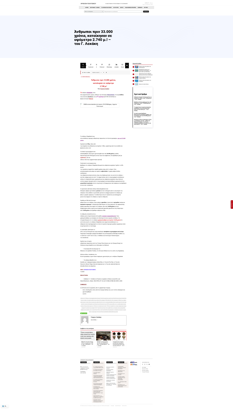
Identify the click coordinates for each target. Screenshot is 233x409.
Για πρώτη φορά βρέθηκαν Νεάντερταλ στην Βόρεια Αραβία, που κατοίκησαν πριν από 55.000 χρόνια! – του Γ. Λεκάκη (142, 115)
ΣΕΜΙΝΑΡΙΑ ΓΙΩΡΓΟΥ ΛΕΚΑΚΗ (110, 373)
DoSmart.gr (95, 405)
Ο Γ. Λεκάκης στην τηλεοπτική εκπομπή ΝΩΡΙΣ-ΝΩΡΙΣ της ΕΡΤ (98, 367)
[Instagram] (145, 364)
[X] (147, 364)
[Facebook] (142, 364)
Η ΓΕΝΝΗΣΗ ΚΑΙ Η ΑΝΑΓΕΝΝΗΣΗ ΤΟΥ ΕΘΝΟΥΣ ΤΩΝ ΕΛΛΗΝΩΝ (98, 387)
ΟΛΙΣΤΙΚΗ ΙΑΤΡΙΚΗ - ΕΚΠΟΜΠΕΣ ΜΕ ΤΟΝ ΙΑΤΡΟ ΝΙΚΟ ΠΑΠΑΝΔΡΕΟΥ (121, 378)
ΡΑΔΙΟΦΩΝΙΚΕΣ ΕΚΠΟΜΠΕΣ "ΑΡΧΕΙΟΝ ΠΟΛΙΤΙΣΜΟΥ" (122, 367)
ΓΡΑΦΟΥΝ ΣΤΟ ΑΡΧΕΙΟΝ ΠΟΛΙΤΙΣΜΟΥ (110, 381)
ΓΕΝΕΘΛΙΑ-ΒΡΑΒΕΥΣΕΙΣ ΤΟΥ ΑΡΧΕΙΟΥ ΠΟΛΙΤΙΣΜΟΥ (111, 375)
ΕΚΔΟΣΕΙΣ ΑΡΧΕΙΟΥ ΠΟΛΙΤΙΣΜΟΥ (109, 370)
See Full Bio (93, 319)
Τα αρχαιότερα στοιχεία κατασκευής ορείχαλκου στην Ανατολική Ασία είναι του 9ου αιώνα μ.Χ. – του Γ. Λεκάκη (142, 109)
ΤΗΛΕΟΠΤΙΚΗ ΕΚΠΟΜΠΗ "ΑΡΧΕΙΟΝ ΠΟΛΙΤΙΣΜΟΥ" (97, 384)
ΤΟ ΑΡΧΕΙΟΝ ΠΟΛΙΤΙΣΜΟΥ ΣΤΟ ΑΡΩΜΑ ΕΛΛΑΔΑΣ (98, 370)
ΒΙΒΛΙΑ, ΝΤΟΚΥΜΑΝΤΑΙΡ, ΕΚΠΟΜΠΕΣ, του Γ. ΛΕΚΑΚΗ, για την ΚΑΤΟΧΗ (111, 384)
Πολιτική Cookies (145, 368)
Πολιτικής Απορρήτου (145, 370)
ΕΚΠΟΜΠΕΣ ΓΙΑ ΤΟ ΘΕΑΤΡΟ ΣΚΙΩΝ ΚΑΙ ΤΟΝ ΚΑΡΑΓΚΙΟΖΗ (122, 385)
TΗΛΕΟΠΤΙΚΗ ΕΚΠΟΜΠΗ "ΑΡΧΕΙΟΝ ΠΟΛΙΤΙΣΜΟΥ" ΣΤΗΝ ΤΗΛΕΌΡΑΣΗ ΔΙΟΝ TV (98, 376)
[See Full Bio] (97, 320)
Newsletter (231, 204)
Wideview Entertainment (106, 405)
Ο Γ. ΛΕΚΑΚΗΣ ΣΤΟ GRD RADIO (122, 382)
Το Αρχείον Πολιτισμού (145, 371)
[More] (127, 65)
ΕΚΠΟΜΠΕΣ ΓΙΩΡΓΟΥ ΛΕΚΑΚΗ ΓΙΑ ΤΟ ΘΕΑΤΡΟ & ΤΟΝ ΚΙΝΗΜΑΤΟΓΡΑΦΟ (98, 400)
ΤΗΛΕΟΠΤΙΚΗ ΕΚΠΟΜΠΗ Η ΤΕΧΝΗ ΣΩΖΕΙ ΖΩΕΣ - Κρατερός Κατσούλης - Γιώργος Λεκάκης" (98, 392)
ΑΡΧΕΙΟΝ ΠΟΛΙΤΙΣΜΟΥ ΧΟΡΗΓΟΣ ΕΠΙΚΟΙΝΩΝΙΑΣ (110, 378)
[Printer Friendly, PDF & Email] (83, 314)
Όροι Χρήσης (144, 367)
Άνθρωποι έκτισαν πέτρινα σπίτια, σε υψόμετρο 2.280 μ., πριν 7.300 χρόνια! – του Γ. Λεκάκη (143, 98)
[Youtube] (149, 364)
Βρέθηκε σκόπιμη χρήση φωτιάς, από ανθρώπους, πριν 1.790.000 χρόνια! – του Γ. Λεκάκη (142, 103)
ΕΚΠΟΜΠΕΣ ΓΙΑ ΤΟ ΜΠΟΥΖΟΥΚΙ (121, 371)
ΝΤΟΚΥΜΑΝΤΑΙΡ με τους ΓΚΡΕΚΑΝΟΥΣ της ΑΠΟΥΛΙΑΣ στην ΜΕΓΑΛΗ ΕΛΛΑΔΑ (98, 396)
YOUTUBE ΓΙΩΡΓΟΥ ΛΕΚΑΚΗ (96, 373)
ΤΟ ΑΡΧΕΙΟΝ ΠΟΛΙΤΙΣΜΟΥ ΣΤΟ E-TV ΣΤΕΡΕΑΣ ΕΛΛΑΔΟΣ (98, 380)
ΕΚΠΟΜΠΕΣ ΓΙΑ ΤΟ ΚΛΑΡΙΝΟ (121, 374)
